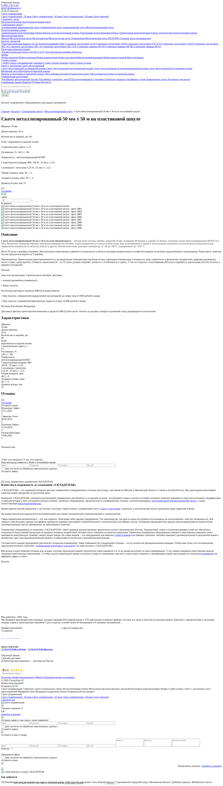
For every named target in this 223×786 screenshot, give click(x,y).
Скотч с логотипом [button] (194, 689)
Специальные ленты (11, 24)
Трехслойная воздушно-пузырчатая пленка (112, 74)
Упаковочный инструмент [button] (81, 691)
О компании (8, 82)
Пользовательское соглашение (59, 677)
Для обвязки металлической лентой (20, 79)
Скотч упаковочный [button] (12, 689)
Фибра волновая (27, 57)
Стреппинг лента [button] (32, 689)
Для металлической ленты (15, 52)
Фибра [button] (164, 689)
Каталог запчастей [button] (121, 689)
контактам (207, 553)
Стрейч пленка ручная (79, 63)
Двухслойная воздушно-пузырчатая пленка (67, 74)
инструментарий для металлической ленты (174, 500)
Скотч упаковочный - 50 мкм (16, 16)
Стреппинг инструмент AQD (111, 44)
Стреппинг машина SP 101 (91, 46)
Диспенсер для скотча (178, 79)
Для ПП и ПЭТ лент (40, 52)
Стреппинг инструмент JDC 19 (25, 46)
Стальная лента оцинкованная (135, 38)
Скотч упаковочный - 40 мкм (78, 16)
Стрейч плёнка (9, 591)
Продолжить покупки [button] (189, 766)
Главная (5, 111)
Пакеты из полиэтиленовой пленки (61, 33)
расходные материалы (29, 503)
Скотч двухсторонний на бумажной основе (23, 68)
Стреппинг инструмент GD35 (178, 44)
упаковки (88, 628)
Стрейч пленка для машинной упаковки (22, 63)
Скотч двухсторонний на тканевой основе (170, 68)
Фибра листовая (66, 57)
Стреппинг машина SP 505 (120, 46)
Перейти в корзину (11, 714)
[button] (2, 194)
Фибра (4, 54)
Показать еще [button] (8, 447)
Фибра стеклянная (134, 57)
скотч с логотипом (110, 508)
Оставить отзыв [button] (9, 405)
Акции (18, 82)
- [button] (2, 200)
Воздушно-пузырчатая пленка (34, 71)
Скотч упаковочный (11, 13)
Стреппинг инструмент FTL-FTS (144, 44)
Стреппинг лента (10, 19)
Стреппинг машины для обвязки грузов (125, 79)
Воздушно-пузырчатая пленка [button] (51, 691)
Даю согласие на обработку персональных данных (31, 468)
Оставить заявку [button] (9, 471)
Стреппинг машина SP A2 (147, 46)
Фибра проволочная (114, 57)
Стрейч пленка (9, 60)
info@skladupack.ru (11, 8)
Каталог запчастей (10, 41)
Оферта (39, 677)
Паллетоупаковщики (82, 79)
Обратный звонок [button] (10, 2)
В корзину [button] (6, 203)
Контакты (46, 82)
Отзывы (36, 82)
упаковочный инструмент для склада (55, 545)
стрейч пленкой (122, 535)
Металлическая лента (12, 35)
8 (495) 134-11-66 (10, 5)
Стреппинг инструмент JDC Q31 (59, 46)
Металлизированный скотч (100, 27)
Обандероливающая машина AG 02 (20, 44)
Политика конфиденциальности (17, 677)
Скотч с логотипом (11, 65)
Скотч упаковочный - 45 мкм (47, 16)
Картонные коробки (61, 52)
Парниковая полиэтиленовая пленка (99, 33)
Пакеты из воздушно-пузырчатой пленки (23, 74)
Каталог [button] (14, 11)
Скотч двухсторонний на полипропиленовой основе (121, 68)
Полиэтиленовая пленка (13, 30)
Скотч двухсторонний (33, 65)
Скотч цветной (101, 16)
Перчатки (77, 52)
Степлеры (98, 79)
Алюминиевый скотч (51, 27)
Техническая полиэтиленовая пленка (178, 33)
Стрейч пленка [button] (176, 689)
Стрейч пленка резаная (55, 63)
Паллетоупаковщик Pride (52, 44)
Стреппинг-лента (10, 567)
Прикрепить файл (10, 754)
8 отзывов (6, 191)
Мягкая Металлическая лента (16, 38)
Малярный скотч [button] (27, 691)
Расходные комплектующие (15, 49)
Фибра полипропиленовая (89, 57)
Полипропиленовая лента (15, 22)
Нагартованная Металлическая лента (51, 38)
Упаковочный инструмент (14, 76)
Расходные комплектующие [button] (145, 689)
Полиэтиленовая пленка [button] (76, 689)
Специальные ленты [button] (52, 689)
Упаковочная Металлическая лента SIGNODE (95, 38)
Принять (110, 783)
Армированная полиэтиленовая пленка (22, 33)
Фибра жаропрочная (47, 57)
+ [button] (32, 200)
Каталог (15, 111)
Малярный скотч (10, 71)
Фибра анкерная (10, 57)
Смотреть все (8, 699)
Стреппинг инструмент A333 (80, 44)
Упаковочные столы (156, 79)
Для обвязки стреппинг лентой (55, 79)
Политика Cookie (74, 783)
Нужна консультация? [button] (12, 683)
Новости (27, 82)
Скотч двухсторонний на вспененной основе (70, 68)
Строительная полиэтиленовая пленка (138, 33)
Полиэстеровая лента (40, 22)
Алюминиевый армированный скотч (20, 27)
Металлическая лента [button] (100, 689)
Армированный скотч (74, 27)
